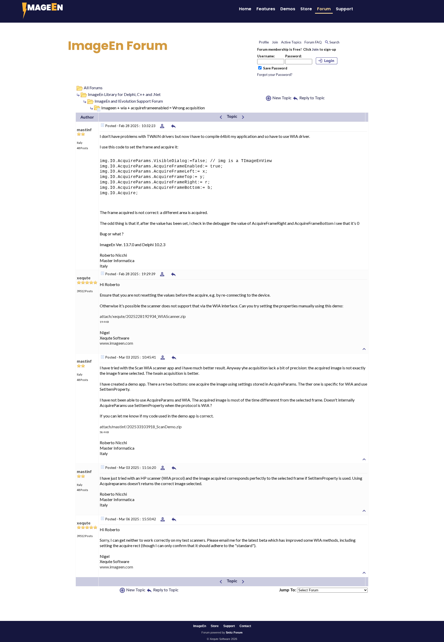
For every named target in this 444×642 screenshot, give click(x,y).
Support (344, 9)
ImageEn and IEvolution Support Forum (129, 101)
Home (245, 9)
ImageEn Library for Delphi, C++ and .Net (124, 94)
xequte (83, 277)
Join (315, 49)
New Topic (282, 97)
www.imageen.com (116, 343)
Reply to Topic (312, 97)
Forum (324, 9)
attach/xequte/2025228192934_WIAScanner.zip (143, 316)
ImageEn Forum (118, 45)
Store (306, 9)
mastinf (84, 129)
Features (265, 9)
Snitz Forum (234, 632)
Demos (287, 9)
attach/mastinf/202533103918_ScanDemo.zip (141, 426)
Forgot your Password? (274, 75)
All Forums (93, 87)
